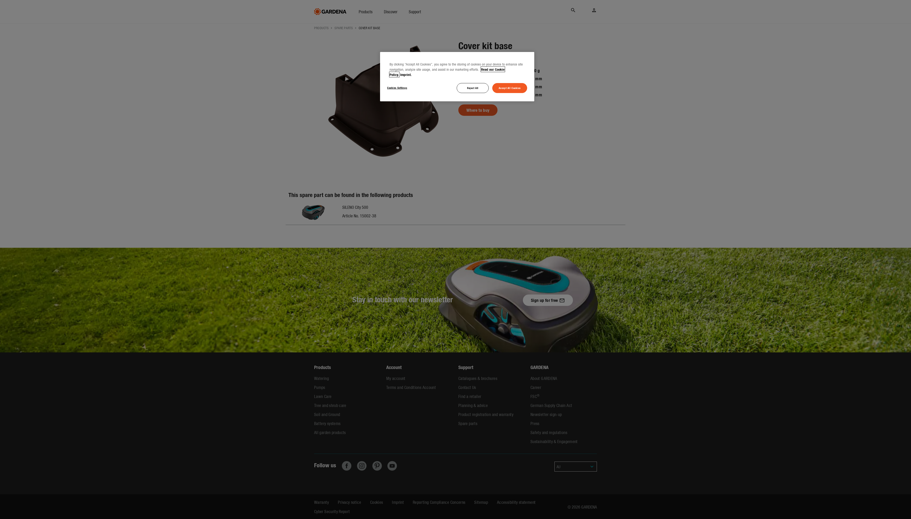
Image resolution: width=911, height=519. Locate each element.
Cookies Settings (397, 87)
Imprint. (406, 74)
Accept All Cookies (510, 88)
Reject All (473, 88)
